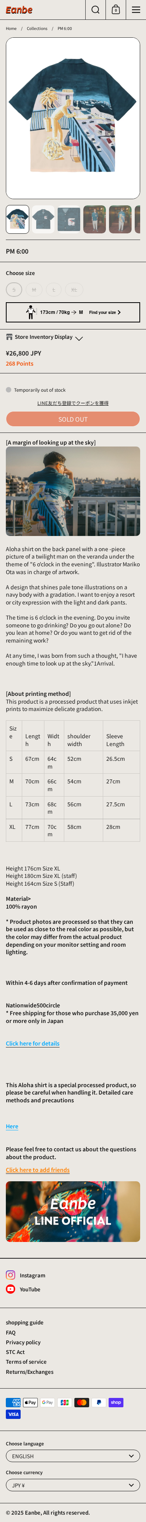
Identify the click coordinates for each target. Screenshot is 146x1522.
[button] (95, 9)
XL (74, 289)
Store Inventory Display (43, 336)
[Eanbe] (19, 10)
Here (12, 1126)
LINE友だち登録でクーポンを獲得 (73, 402)
